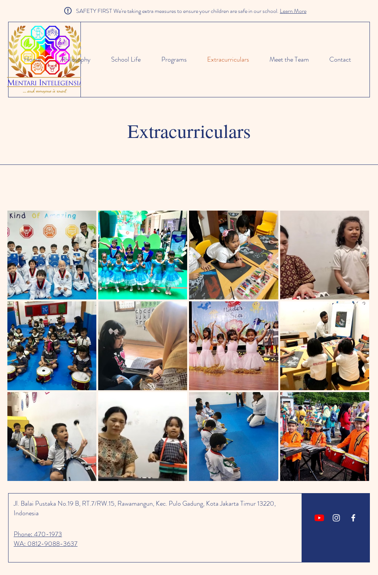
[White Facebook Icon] (353, 518)
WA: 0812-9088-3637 (46, 543)
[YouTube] (319, 518)
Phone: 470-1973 (38, 534)
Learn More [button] (293, 11)
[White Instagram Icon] (336, 518)
